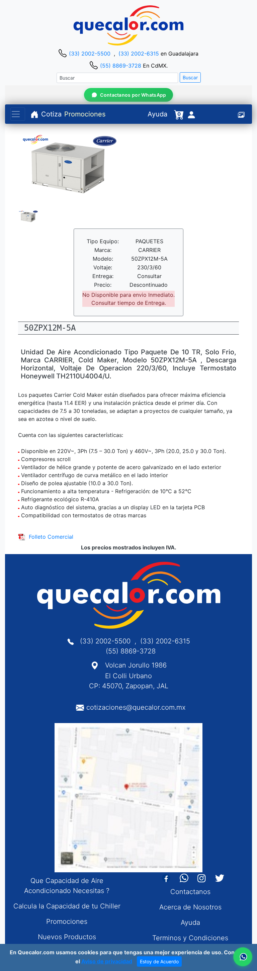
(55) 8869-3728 (120, 65)
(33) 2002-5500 (89, 53)
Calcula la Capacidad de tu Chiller (66, 906)
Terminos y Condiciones (190, 938)
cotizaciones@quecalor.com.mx (136, 707)
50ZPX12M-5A (50, 328)
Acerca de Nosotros (190, 907)
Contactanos (190, 892)
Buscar (190, 77)
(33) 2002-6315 (138, 53)
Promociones (84, 114)
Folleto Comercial (49, 536)
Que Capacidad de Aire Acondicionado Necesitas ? (66, 886)
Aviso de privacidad (106, 961)
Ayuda (157, 114)
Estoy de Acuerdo (159, 961)
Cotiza (51, 114)
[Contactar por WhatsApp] (243, 957)
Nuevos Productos (67, 937)
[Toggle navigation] (17, 114)
